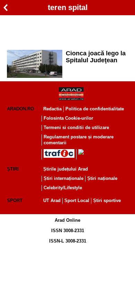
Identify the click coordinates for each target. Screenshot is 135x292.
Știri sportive (107, 200)
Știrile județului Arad (65, 169)
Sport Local (76, 200)
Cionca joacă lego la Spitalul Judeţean (96, 57)
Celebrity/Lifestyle (63, 187)
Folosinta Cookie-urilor (68, 118)
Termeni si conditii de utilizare (76, 127)
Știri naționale (102, 178)
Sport (14, 200)
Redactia (52, 108)
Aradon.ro (20, 108)
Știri (13, 169)
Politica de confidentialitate (94, 108)
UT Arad (52, 200)
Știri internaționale (63, 178)
